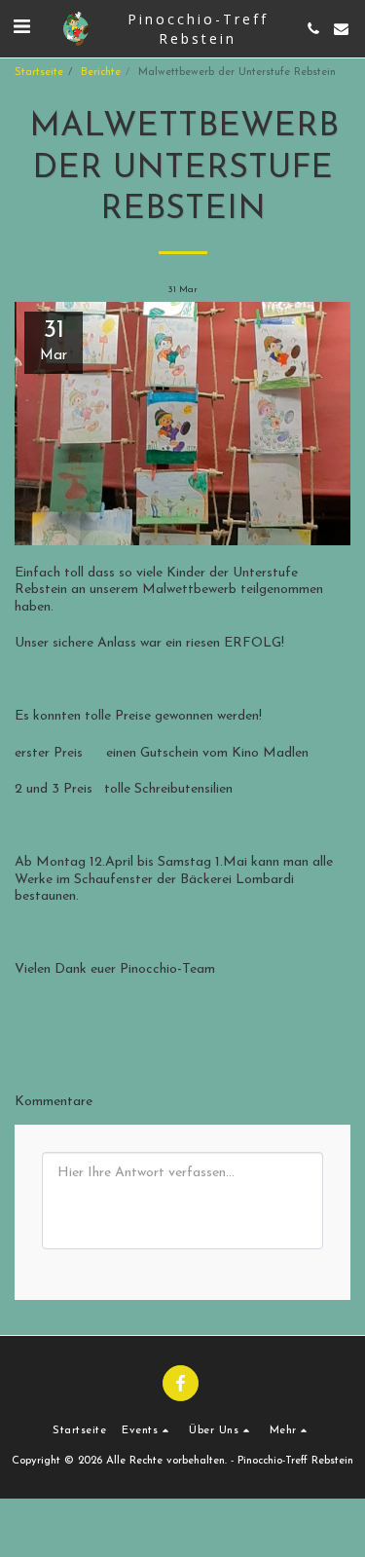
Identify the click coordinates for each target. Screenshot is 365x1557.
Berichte (101, 72)
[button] (21, 28)
